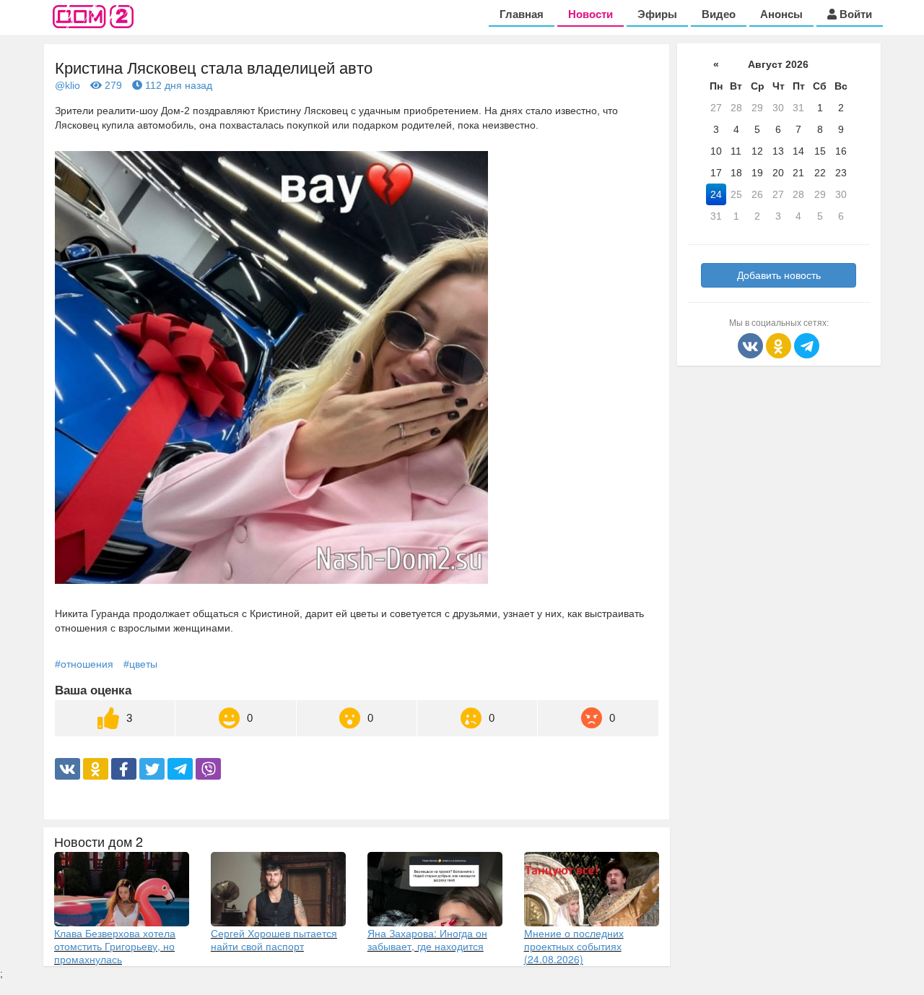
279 (112, 85)
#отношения (84, 664)
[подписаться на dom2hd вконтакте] (752, 344)
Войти (854, 14)
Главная (522, 14)
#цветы (140, 664)
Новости (590, 14)
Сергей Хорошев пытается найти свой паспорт (274, 939)
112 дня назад (177, 85)
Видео (719, 14)
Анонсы (781, 14)
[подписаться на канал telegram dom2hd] (806, 344)
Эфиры (657, 14)
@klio (67, 85)
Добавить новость (779, 275)
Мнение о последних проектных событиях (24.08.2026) (574, 946)
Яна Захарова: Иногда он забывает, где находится (427, 939)
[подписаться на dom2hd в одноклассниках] (780, 344)
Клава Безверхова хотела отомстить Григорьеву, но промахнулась (114, 946)
